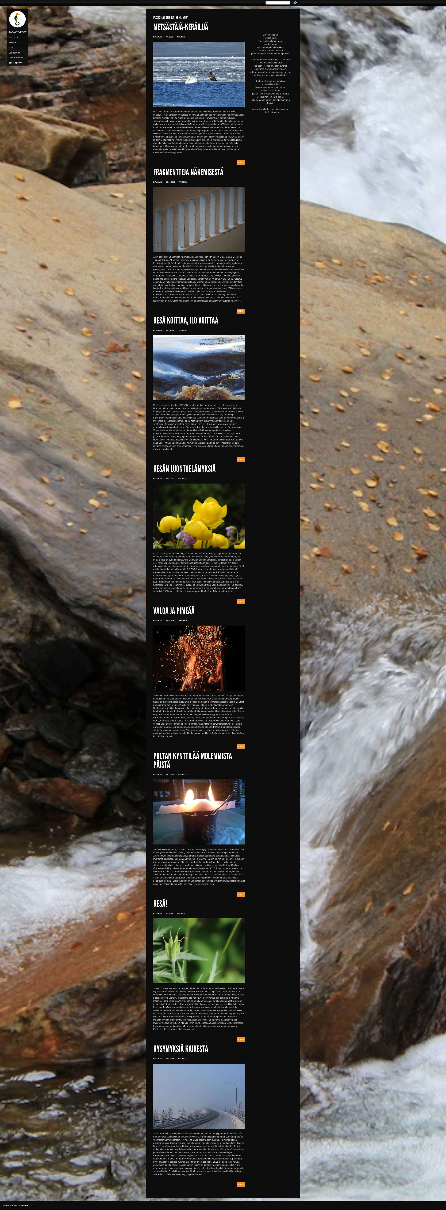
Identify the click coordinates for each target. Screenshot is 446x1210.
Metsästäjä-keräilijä (180, 28)
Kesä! (160, 904)
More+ (240, 163)
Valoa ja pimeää (174, 611)
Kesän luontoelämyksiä (184, 469)
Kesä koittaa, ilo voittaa (185, 321)
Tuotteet (13, 37)
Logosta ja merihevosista (16, 55)
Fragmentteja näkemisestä (188, 173)
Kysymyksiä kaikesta (180, 1049)
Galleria (13, 42)
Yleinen (181, 37)
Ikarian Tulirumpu (17, 32)
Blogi (11, 48)
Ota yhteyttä (15, 63)
